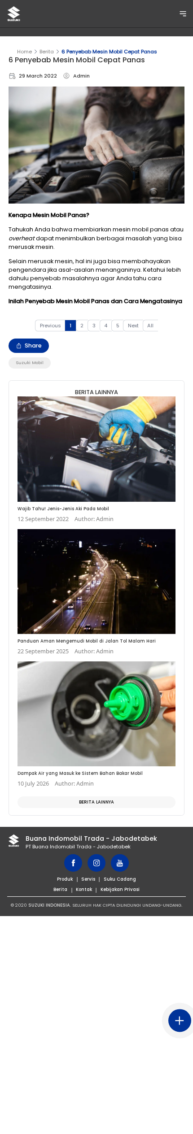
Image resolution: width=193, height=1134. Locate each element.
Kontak (84, 889)
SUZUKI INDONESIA (49, 905)
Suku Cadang (120, 879)
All (150, 325)
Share (33, 345)
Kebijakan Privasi (120, 889)
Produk (65, 879)
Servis (88, 879)
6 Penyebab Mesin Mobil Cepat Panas (109, 51)
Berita (46, 51)
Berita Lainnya (96, 802)
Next (133, 325)
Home (24, 51)
